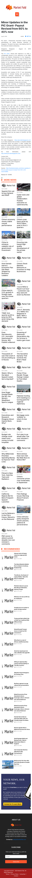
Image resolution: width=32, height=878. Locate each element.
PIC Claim (7, 53)
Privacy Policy (14, 874)
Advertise (22, 874)
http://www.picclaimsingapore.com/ (10, 153)
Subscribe (16, 861)
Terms (7, 874)
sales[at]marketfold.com (19, 839)
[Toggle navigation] (17, 14)
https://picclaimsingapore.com (22, 140)
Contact (16, 876)
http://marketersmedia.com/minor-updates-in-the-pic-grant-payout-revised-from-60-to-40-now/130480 (16, 169)
